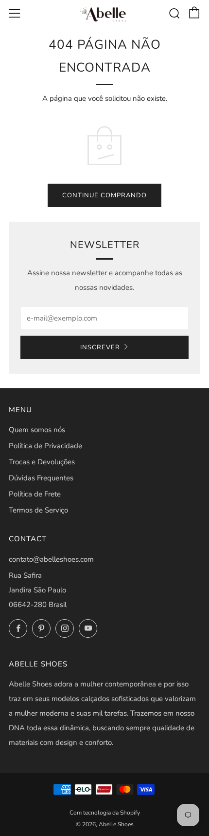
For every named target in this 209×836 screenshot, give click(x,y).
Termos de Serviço (38, 510)
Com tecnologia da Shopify (105, 813)
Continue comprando (104, 195)
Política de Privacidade (45, 446)
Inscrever (100, 347)
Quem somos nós (37, 430)
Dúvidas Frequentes (41, 478)
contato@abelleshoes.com (51, 559)
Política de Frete (35, 494)
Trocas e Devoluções (42, 462)
